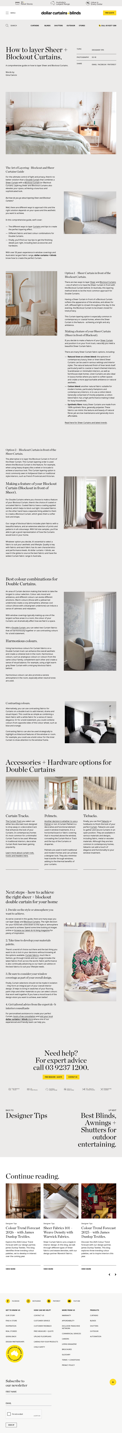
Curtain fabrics (32, 955)
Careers (65, 1339)
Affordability (68, 1320)
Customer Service (42, 1320)
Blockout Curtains (108, 282)
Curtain (93, 827)
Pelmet (47, 824)
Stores (82, 25)
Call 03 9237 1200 (108, 25)
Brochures (67, 1349)
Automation (95, 1336)
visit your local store (29, 1018)
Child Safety (39, 1347)
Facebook (102, 64)
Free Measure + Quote (53, 1077)
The (8, 821)
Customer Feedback (43, 1326)
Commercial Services (71, 1333)
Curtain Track (16, 821)
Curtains (35, 25)
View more (10, 1269)
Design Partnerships (15, 1342)
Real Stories (11, 1331)
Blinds (47, 25)
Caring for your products (46, 1342)
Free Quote (109, 13)
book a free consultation (24, 1016)
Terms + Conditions (71, 1360)
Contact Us (72, 1077)
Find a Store (11, 1320)
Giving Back (11, 1336)
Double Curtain (33, 179)
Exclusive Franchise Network (71, 1327)
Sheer (92, 282)
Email (94, 64)
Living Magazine (69, 1344)
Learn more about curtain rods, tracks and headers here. (20, 854)
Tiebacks (105, 821)
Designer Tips (98, 50)
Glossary (66, 1354)
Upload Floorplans (42, 1336)
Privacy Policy (68, 1365)
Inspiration (11, 1326)
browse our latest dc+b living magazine (32, 930)
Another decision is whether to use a (60, 821)
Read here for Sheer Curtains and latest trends (86, 422)
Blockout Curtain (32, 182)
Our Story (10, 1315)
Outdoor (71, 25)
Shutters (58, 25)
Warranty (66, 1315)
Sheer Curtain (12, 182)
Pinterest (111, 64)
